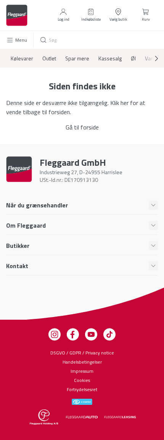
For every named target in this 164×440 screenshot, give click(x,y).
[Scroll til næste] (150, 58)
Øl (133, 58)
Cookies (82, 380)
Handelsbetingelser (82, 362)
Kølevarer (22, 58)
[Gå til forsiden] (16, 15)
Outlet (49, 58)
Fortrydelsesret (82, 389)
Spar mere (77, 58)
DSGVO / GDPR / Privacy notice (82, 352)
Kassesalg (110, 58)
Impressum (82, 371)
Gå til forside (82, 127)
